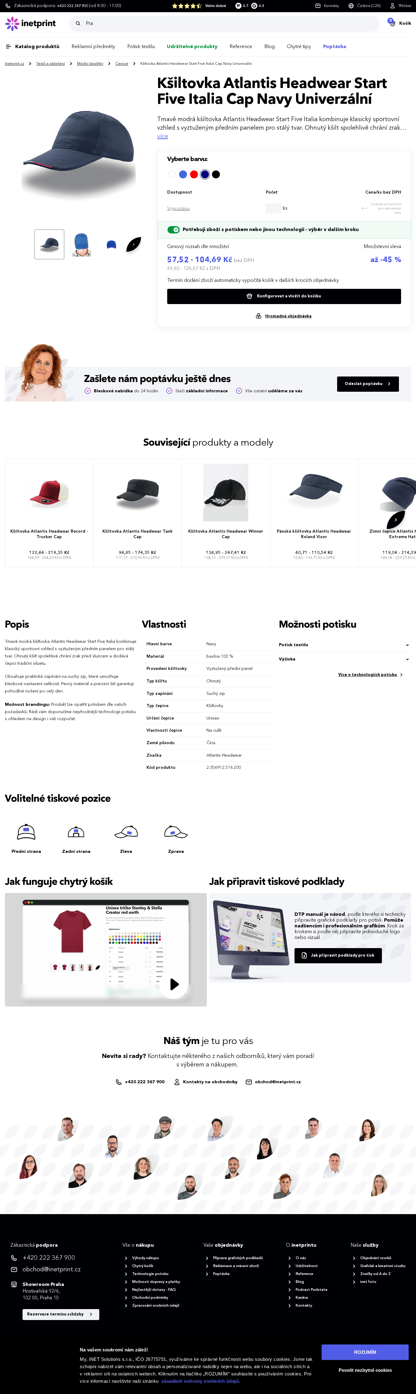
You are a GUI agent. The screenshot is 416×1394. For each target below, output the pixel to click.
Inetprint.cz (14, 64)
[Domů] (37, 24)
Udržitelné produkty (192, 46)
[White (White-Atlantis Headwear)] (172, 174)
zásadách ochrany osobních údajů (200, 1381)
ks (285, 208)
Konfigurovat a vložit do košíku (288, 296)
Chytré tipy (299, 46)
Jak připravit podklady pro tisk (342, 956)
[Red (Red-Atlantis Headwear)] (194, 174)
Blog (269, 46)
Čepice (121, 64)
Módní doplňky (90, 64)
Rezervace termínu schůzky (55, 1314)
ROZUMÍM (365, 1352)
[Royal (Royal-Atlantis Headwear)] (183, 174)
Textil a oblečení (50, 64)
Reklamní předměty (93, 46)
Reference (241, 46)
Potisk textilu (141, 46)
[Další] (133, 244)
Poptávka (334, 46)
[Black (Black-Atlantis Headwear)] (215, 174)
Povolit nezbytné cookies (365, 1370)
